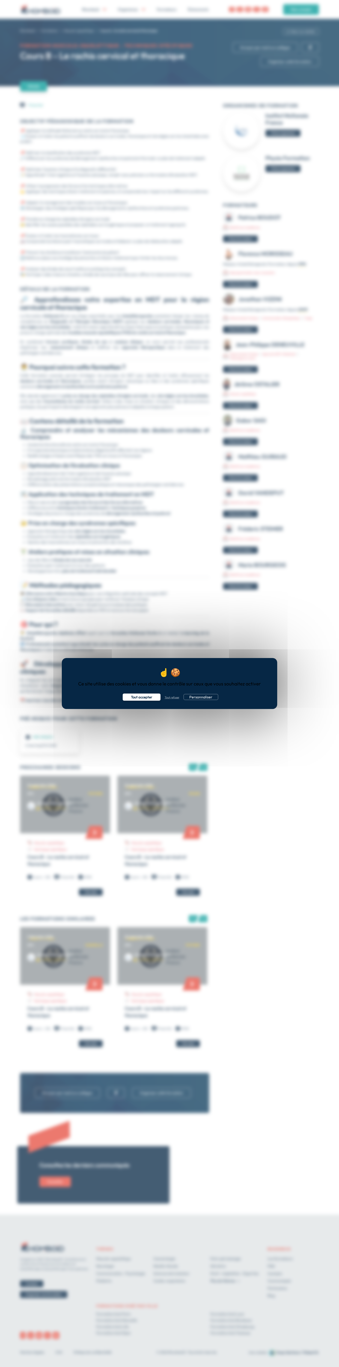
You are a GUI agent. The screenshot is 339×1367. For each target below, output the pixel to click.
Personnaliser (200, 697)
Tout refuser (172, 697)
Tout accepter (141, 697)
